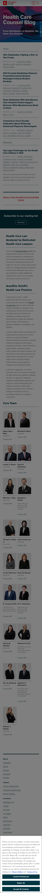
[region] (21, 864)
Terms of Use (32, 872)
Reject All (21, 883)
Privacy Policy (17, 872)
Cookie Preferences (21, 877)
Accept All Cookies (21, 889)
